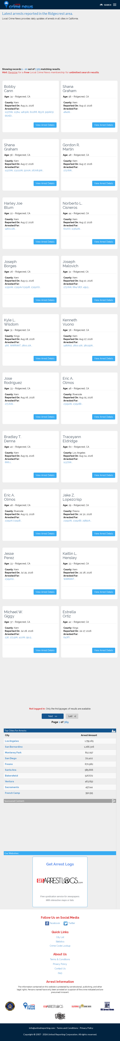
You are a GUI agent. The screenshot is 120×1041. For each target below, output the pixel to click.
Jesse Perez (9, 555)
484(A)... (67, 112)
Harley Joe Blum (13, 205)
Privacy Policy (60, 964)
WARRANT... (69, 579)
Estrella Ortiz (69, 614)
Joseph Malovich (70, 264)
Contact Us (60, 968)
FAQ (60, 973)
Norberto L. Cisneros (72, 205)
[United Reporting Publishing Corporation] (10, 1006)
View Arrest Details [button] (45, 125)
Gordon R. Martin (71, 147)
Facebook (55, 923)
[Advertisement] (60, 44)
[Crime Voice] (60, 1015)
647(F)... (67, 637)
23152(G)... (10, 579)
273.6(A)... (68, 170)
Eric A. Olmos (68, 380)
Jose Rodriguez (13, 380)
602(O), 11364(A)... (72, 229)
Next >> (52, 716)
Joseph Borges (10, 264)
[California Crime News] (81, 1006)
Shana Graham (69, 88)
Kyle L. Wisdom (11, 322)
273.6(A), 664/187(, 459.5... (76, 287)
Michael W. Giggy (13, 614)
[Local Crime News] (29, 1006)
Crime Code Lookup (60, 946)
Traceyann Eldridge (72, 439)
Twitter (71, 923)
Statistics (60, 941)
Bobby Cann (9, 88)
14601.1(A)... (10, 229)
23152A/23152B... (13, 520)
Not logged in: (37, 708)
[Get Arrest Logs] (53, 1006)
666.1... (8, 462)
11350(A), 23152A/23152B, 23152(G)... (23, 287)
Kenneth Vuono (70, 322)
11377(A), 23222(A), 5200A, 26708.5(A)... (24, 170)
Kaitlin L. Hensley (70, 555)
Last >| (72, 716)
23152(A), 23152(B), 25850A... (77, 520)
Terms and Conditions (67, 1028)
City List (60, 937)
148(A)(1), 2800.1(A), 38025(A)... (78, 345)
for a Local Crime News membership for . (53, 72)
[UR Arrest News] (107, 1006)
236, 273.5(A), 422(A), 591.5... (18, 637)
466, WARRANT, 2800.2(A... (18, 345)
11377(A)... (68, 462)
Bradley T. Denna (12, 439)
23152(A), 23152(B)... (73, 404)
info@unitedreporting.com (42, 1028)
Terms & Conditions (60, 959)
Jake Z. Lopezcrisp (72, 497)
